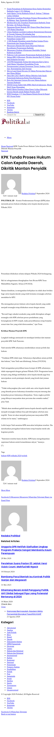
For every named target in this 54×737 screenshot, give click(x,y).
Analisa (10, 630)
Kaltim (9, 658)
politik (24, 455)
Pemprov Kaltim (13, 667)
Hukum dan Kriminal (15, 651)
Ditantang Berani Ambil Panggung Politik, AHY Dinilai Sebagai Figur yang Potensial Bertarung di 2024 (25, 593)
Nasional (9, 146)
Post (8, 674)
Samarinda (11, 676)
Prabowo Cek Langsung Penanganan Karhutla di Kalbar (28, 55)
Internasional (12, 655)
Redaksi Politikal (28, 193)
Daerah (9, 639)
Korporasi (11, 660)
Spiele (9, 683)
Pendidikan (11, 669)
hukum (4, 455)
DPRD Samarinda (13, 644)
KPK (9, 455)
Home (3, 146)
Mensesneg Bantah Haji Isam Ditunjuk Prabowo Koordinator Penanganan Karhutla (25, 46)
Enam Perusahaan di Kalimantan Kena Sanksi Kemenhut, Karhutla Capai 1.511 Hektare (29, 10)
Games (9, 648)
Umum (9, 688)
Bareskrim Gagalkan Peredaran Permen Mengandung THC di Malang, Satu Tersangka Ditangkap (29, 19)
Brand (9, 637)
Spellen (10, 681)
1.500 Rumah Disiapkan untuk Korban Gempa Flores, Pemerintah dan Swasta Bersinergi (28, 42)
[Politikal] (15, 124)
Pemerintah (11, 665)
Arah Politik (11, 632)
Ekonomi (10, 646)
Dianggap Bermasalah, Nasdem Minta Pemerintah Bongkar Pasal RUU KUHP (25, 612)
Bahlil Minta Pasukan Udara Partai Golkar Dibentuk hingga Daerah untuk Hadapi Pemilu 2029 (27, 90)
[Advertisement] (27, 240)
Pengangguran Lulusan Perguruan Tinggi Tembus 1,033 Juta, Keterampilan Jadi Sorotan (28, 67)
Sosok (9, 678)
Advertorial (11, 628)
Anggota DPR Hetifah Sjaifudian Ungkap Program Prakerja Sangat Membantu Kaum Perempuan (26, 550)
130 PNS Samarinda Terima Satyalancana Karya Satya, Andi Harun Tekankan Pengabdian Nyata (28, 63)
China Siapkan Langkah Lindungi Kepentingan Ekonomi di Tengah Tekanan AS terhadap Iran (29, 33)
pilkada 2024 (16, 455)
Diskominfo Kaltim (14, 642)
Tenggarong (11, 685)
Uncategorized (12, 690)
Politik (9, 671)
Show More (5, 490)
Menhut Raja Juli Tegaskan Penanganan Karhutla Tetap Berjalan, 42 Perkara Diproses (28, 23)
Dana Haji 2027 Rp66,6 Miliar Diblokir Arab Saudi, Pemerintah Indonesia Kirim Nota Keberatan (27, 76)
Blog (9, 635)
